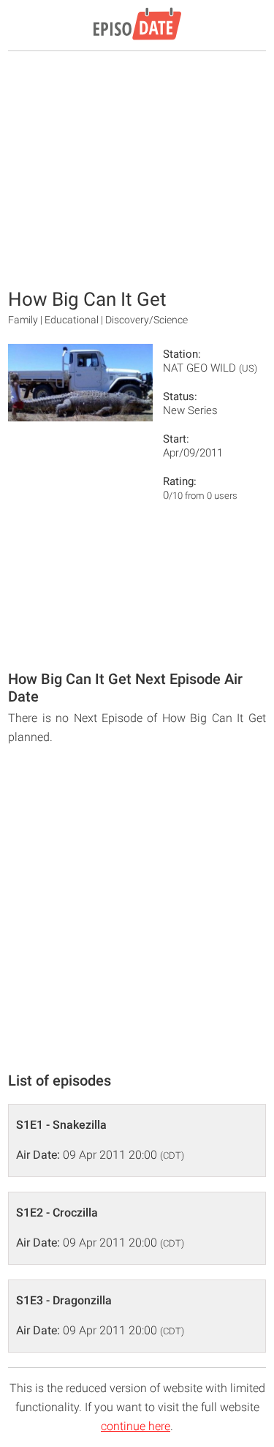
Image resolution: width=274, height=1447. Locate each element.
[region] (137, 168)
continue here (135, 1426)
